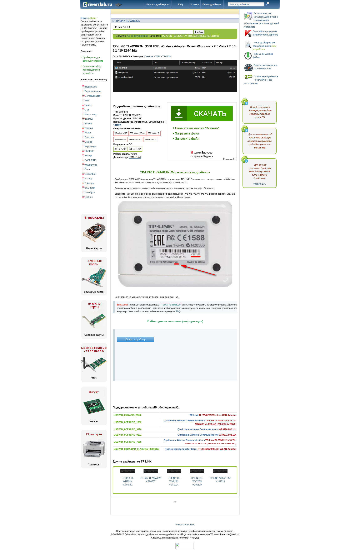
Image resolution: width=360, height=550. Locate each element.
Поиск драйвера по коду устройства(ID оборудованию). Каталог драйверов (103, 7)
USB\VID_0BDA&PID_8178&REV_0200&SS (136, 449)
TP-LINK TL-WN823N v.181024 (174, 481)
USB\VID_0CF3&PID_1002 (127, 422)
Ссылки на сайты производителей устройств (92, 69)
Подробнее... (259, 183)
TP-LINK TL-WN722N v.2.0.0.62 (127, 481)
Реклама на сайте (184, 524)
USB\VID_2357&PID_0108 (127, 415)
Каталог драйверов (157, 4)
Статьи (195, 4)
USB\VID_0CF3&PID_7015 (127, 442)
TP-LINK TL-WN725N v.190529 (197, 481)
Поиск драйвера (211, 4)
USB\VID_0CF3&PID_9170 (127, 429)
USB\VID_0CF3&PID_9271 (127, 434)
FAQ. (178, 311)
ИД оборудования (137, 35)
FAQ (180, 4)
